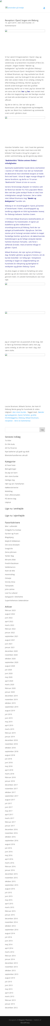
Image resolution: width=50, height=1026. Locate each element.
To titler (8, 440)
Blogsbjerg (9, 537)
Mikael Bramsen (32, 418)
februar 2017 (10, 822)
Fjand (20, 415)
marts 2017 (9, 818)
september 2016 (11, 840)
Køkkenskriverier (11, 487)
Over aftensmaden (12, 495)
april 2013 (9, 993)
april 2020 (9, 681)
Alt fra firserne (11, 448)
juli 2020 (8, 670)
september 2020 (11, 662)
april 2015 (9, 903)
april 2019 (9, 725)
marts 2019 (9, 729)
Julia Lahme (9, 589)
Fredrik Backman (12, 563)
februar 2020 (10, 688)
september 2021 (11, 636)
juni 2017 (8, 807)
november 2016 (11, 833)
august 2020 (10, 666)
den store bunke (24, 23)
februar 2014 (10, 956)
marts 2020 (9, 684)
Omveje (8, 578)
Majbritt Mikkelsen (12, 541)
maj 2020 (8, 677)
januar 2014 (10, 959)
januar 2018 (10, 781)
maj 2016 (8, 855)
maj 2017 (8, 811)
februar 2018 (10, 777)
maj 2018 (8, 766)
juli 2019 (8, 714)
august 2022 (10, 614)
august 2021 (10, 640)
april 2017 (9, 814)
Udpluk (8, 502)
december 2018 (11, 740)
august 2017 (10, 799)
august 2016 (10, 844)
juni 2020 (8, 673)
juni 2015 (8, 896)
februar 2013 (10, 1000)
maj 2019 (8, 721)
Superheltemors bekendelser (17, 600)
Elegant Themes (25, 1020)
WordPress (25, 1023)
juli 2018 (8, 759)
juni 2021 (8, 644)
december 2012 (11, 1007)
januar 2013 (10, 1004)
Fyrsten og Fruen (12, 533)
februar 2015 (10, 911)
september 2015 (11, 885)
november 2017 (11, 788)
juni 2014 (8, 941)
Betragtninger (10, 469)
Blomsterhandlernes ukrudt (16, 455)
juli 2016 (8, 848)
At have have (10, 465)
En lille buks (10, 444)
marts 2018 (9, 774)
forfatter (26, 415)
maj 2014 (8, 944)
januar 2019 (10, 736)
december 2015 (11, 874)
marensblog (10, 574)
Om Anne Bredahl (12, 545)
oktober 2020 (10, 658)
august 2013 (10, 978)
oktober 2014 (10, 926)
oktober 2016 (10, 837)
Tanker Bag (9, 556)
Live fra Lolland (11, 593)
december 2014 (11, 918)
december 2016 (11, 829)
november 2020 (11, 655)
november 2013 (11, 967)
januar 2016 (10, 870)
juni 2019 (8, 718)
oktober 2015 (10, 881)
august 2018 (10, 755)
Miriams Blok (10, 559)
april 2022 (9, 621)
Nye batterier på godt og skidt (17, 451)
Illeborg (21, 418)
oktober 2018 (10, 748)
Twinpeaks (9, 585)
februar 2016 (10, 866)
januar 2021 (10, 647)
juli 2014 (8, 937)
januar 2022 (10, 632)
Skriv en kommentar (22, 421)
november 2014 (11, 922)
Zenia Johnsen (11, 552)
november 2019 (11, 699)
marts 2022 (9, 625)
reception (9, 421)
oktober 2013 (10, 970)
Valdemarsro (10, 567)
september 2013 (11, 974)
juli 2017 (8, 803)
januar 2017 (10, 826)
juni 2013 (8, 985)
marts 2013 (9, 996)
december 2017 (11, 785)
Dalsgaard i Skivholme (14, 597)
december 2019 (11, 696)
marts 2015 (9, 907)
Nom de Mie (10, 571)
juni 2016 (8, 851)
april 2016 (9, 859)
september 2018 (11, 751)
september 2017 (11, 796)
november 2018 (11, 744)
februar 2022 (10, 629)
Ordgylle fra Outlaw (13, 530)
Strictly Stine (10, 582)
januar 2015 (10, 915)
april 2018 (9, 770)
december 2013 (11, 963)
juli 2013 (8, 981)
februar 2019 (10, 733)
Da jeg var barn (11, 473)
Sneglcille (9, 548)
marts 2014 (9, 952)
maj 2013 (8, 989)
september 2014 (11, 929)
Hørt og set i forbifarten (14, 484)
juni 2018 (8, 762)
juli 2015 (8, 892)
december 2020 (11, 651)
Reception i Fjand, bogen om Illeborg (21, 20)
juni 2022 (8, 618)
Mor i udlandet (11, 526)
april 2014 (9, 948)
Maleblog (8, 491)
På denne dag (10, 498)
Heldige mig (10, 480)
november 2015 (11, 878)
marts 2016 (9, 863)
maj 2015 (8, 900)
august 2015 (10, 889)
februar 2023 (10, 610)
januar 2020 (10, 692)
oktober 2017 (10, 792)
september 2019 (11, 707)
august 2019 (10, 710)
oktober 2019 (10, 703)
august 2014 (10, 933)
